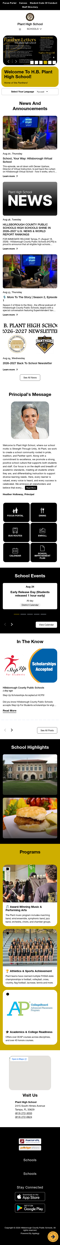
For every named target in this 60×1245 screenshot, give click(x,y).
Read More (31, 488)
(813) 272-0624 (23, 1117)
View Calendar (46, 624)
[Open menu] (20, 29)
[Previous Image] (8, 61)
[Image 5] (49, 62)
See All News (30, 377)
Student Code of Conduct (43, 3)
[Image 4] (45, 62)
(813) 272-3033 (23, 1113)
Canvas (23, 3)
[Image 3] (41, 62)
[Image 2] (36, 62)
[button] (16, 616)
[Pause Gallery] (53, 57)
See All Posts (47, 730)
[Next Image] (16, 61)
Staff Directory (30, 7)
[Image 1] (32, 62)
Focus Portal (9, 3)
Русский (40, 91)
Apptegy (35, 1233)
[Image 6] (54, 62)
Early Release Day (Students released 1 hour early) (30, 593)
